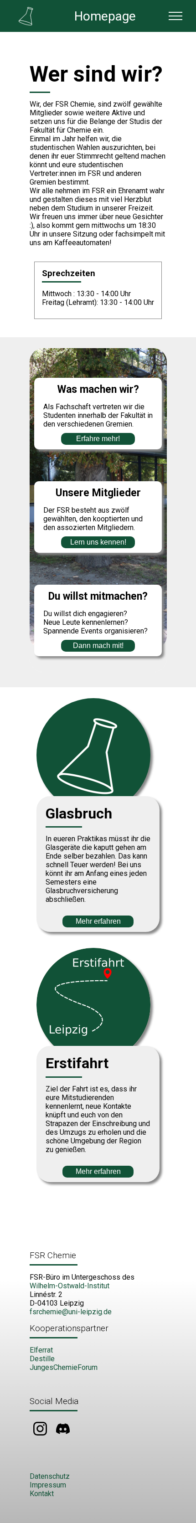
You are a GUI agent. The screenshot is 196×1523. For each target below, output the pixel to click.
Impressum (48, 1485)
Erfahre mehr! (98, 438)
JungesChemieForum (64, 1367)
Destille (42, 1358)
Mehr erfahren (98, 921)
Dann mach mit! (98, 645)
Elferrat (41, 1350)
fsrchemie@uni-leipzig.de (71, 1311)
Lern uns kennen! (98, 542)
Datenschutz (50, 1476)
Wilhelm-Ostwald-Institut (69, 1285)
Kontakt (42, 1493)
